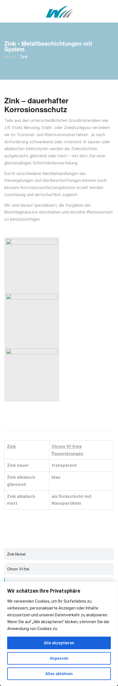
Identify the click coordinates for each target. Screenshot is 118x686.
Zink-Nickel (16, 554)
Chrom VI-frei (18, 569)
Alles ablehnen (59, 673)
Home (10, 56)
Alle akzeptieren (59, 643)
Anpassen (59, 658)
